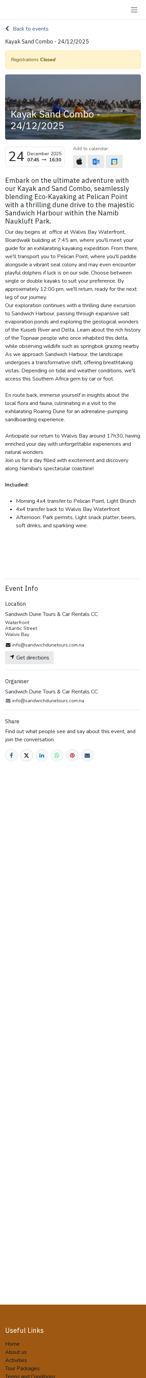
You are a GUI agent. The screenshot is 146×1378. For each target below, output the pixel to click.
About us (16, 1352)
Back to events (30, 29)
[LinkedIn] (42, 755)
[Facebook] (11, 755)
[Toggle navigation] (134, 10)
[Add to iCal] (79, 161)
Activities (16, 1360)
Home (12, 1344)
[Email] (87, 755)
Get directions (32, 657)
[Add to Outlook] (96, 161)
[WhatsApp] (57, 755)
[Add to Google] (114, 161)
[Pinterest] (72, 755)
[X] (26, 755)
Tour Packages (22, 1368)
